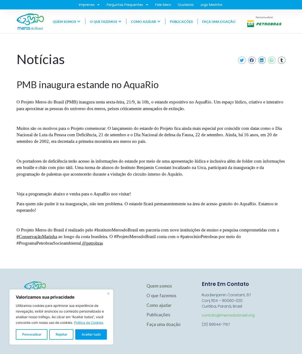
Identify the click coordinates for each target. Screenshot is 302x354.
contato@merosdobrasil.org (228, 315)
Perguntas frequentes (125, 4)
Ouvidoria (185, 4)
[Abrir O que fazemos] (120, 21)
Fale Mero (163, 4)
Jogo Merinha (211, 4)
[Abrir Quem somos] (78, 21)
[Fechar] (108, 293)
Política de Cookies (88, 323)
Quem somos (159, 285)
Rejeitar (61, 334)
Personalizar (31, 334)
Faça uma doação (163, 324)
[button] (242, 60)
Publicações (158, 314)
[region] (61, 317)
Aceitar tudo (91, 334)
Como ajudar (159, 305)
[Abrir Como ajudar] (158, 21)
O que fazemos (161, 295)
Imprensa (86, 4)
